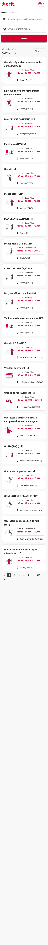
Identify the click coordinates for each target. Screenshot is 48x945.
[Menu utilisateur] (41, 4)
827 (38, 575)
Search (24, 38)
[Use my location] (43, 29)
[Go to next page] (4, 579)
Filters (37, 51)
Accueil (4, 12)
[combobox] (23, 30)
